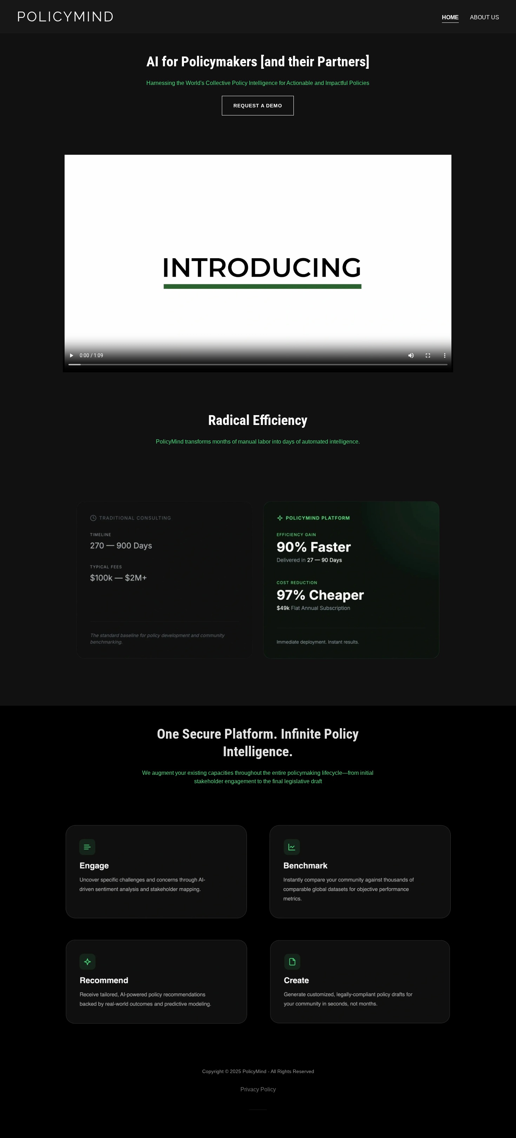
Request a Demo (257, 105)
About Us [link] (484, 17)
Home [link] (450, 17)
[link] (134, 19)
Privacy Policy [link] (258, 1089)
